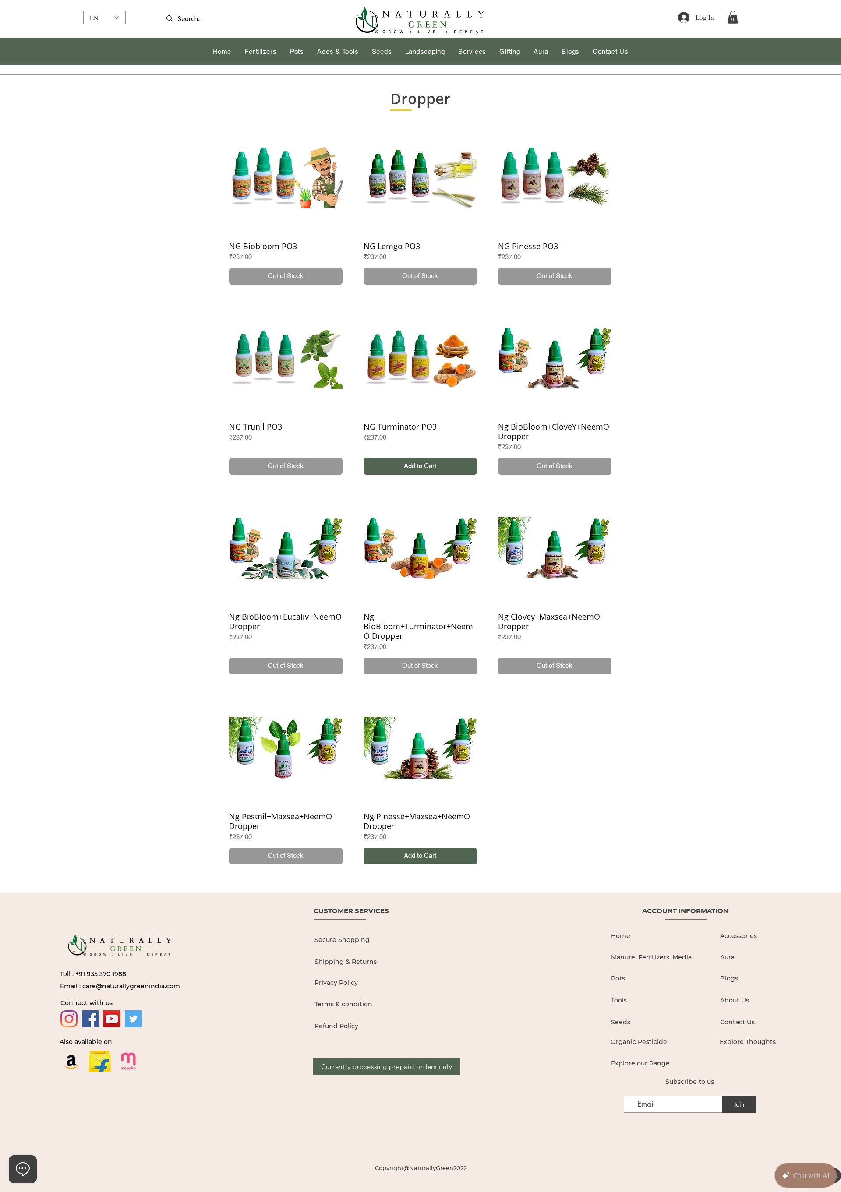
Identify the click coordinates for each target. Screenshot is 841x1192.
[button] (733, 17)
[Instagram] (69, 1018)
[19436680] (128, 1061)
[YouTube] (111, 1018)
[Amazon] (71, 1061)
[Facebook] (90, 1018)
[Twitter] (133, 1018)
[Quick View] (286, 177)
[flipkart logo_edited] (100, 1061)
